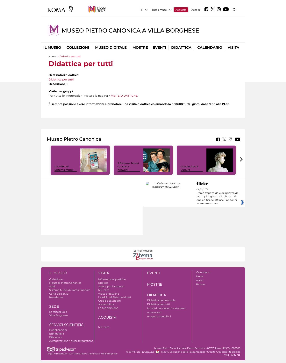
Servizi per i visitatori (111, 286)
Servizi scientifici (66, 325)
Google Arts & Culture (189, 168)
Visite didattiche (108, 293)
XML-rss (235, 354)
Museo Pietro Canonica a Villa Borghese (130, 30)
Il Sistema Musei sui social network (128, 166)
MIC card (103, 289)
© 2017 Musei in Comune (140, 352)
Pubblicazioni (58, 329)
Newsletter (56, 297)
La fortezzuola (58, 311)
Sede (54, 306)
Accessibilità (106, 304)
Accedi (195, 9)
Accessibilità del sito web (228, 353)
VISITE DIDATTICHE (124, 95)
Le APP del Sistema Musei (64, 168)
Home (52, 56)
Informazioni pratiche (112, 279)
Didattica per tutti (61, 79)
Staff (52, 286)
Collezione (56, 279)
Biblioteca (55, 337)
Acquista (181, 9)
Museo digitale (111, 47)
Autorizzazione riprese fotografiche (71, 340)
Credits (211, 352)
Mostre (140, 47)
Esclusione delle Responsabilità (187, 352)
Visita (233, 47)
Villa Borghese (58, 315)
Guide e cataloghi (109, 300)
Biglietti (103, 282)
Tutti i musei (160, 9)
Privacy (164, 352)
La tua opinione (108, 307)
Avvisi (199, 280)
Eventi (159, 47)
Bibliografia (56, 333)
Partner (201, 284)
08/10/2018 (218, 196)
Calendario (209, 47)
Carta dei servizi (59, 293)
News (199, 276)
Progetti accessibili (159, 316)
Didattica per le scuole (161, 300)
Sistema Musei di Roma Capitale (69, 289)
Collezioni (78, 47)
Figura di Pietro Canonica (65, 282)
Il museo (52, 47)
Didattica (181, 47)
